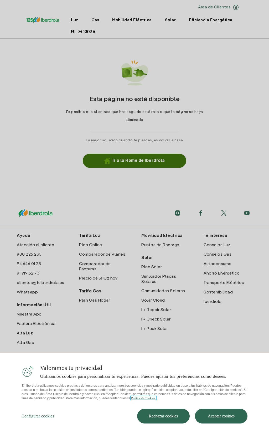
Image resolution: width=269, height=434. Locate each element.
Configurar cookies (38, 416)
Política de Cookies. (143, 398)
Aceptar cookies (221, 416)
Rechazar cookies (163, 416)
